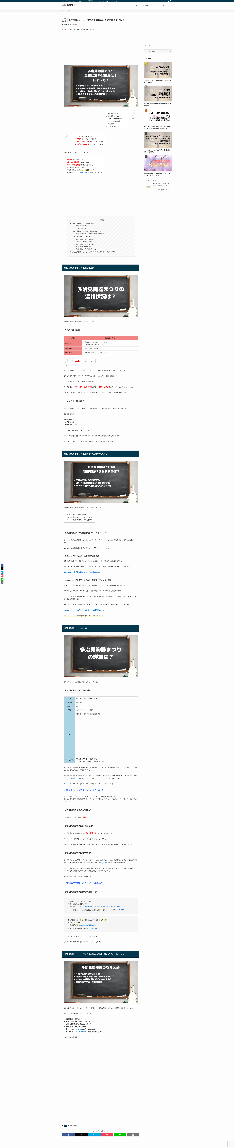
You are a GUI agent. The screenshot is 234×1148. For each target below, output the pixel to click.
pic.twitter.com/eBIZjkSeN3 (87, 925)
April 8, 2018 (120, 910)
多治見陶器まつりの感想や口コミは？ (86, 249)
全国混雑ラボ (69, 5)
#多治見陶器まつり (90, 906)
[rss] (168, 1)
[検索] (170, 1)
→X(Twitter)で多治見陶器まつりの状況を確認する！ (82, 572)
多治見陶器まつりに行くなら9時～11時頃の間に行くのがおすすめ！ (94, 252)
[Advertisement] (100, 46)
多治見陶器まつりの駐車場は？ (85, 246)
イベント (76, 1125)
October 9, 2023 (93, 928)
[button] (68, 1134)
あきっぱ (80, 170)
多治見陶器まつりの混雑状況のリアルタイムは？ (90, 233)
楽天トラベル (84, 172)
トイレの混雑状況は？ (82, 228)
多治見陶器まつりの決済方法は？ (85, 244)
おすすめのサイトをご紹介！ (160, 183)
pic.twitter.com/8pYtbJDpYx (111, 906)
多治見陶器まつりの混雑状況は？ (83, 223)
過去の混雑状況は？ (81, 225)
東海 (65, 24)
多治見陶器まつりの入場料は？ (85, 241)
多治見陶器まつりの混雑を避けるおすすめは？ (87, 231)
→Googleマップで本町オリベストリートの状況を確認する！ (85, 610)
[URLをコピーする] (133, 1134)
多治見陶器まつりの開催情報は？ (85, 239)
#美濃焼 (99, 906)
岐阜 (71, 1125)
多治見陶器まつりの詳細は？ (81, 236)
